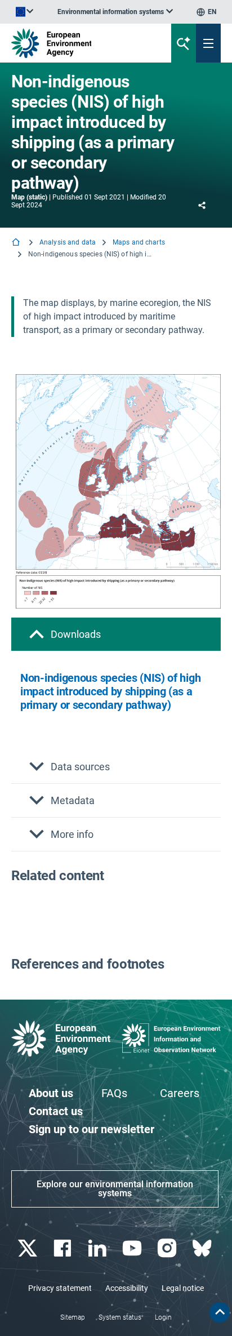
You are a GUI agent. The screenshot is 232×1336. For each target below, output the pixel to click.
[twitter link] (28, 1248)
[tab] (116, 634)
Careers (179, 1093)
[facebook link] (63, 1248)
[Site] (78, 43)
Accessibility (126, 1288)
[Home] (17, 243)
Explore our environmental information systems (115, 1189)
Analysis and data (67, 242)
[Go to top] (219, 1312)
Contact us (56, 1111)
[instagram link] (168, 1248)
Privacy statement (60, 1288)
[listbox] (115, 12)
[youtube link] (133, 1248)
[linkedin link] (98, 1248)
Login (163, 1317)
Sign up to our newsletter (91, 1129)
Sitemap (72, 1317)
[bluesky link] (203, 1248)
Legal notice (183, 1288)
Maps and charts (139, 242)
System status (120, 1317)
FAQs (114, 1093)
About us (51, 1093)
